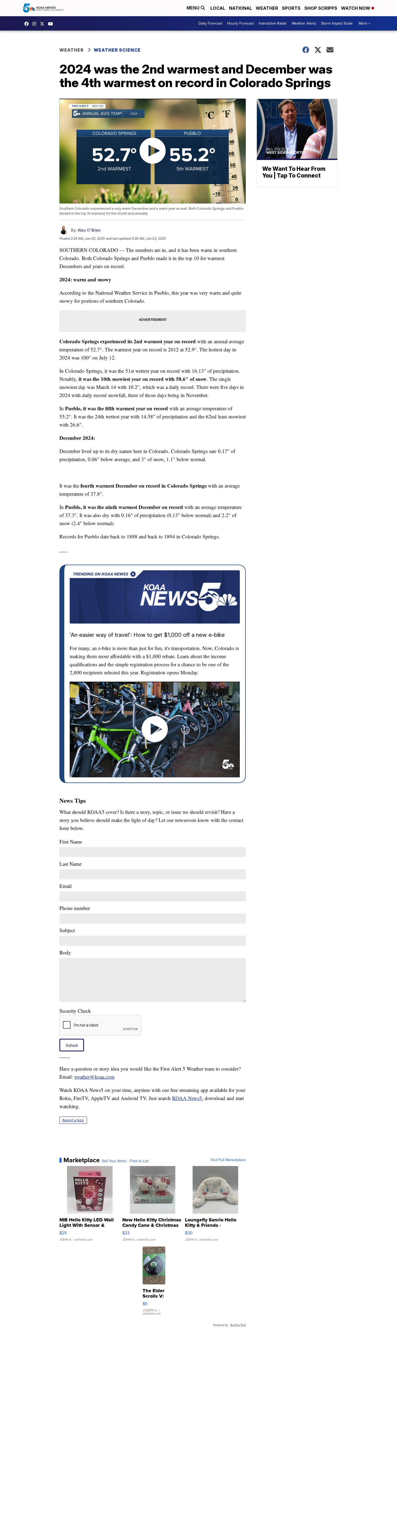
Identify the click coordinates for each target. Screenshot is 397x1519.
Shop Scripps (320, 8)
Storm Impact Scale (337, 23)
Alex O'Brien (89, 230)
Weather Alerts (304, 23)
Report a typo (73, 1120)
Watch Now (356, 8)
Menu (194, 8)
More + (364, 23)
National (240, 8)
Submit (72, 1045)
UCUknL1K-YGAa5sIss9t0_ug (52, 24)
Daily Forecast (210, 23)
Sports (291, 8)
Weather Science (117, 50)
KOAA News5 (187, 1098)
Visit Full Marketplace (228, 1160)
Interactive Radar (273, 23)
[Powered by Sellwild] (238, 1325)
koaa (43, 24)
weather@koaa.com (94, 1076)
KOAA (27, 24)
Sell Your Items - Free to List (125, 1161)
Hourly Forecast (240, 23)
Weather (267, 8)
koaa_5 (35, 24)
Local (217, 8)
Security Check (75, 1010)
